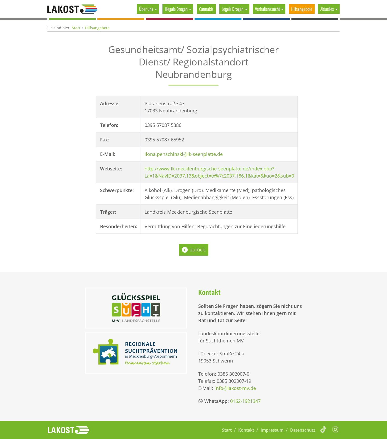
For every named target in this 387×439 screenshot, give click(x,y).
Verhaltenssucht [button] (267, 9)
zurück (197, 249)
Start (76, 27)
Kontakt (246, 430)
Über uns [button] (146, 9)
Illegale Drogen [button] (176, 9)
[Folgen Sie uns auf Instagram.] (335, 429)
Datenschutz (302, 430)
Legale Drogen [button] (233, 9)
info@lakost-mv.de (235, 388)
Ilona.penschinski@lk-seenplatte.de (184, 154)
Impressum (272, 430)
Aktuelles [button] (327, 9)
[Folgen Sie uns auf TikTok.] (323, 429)
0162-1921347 (245, 401)
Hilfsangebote (301, 9)
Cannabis (206, 9)
